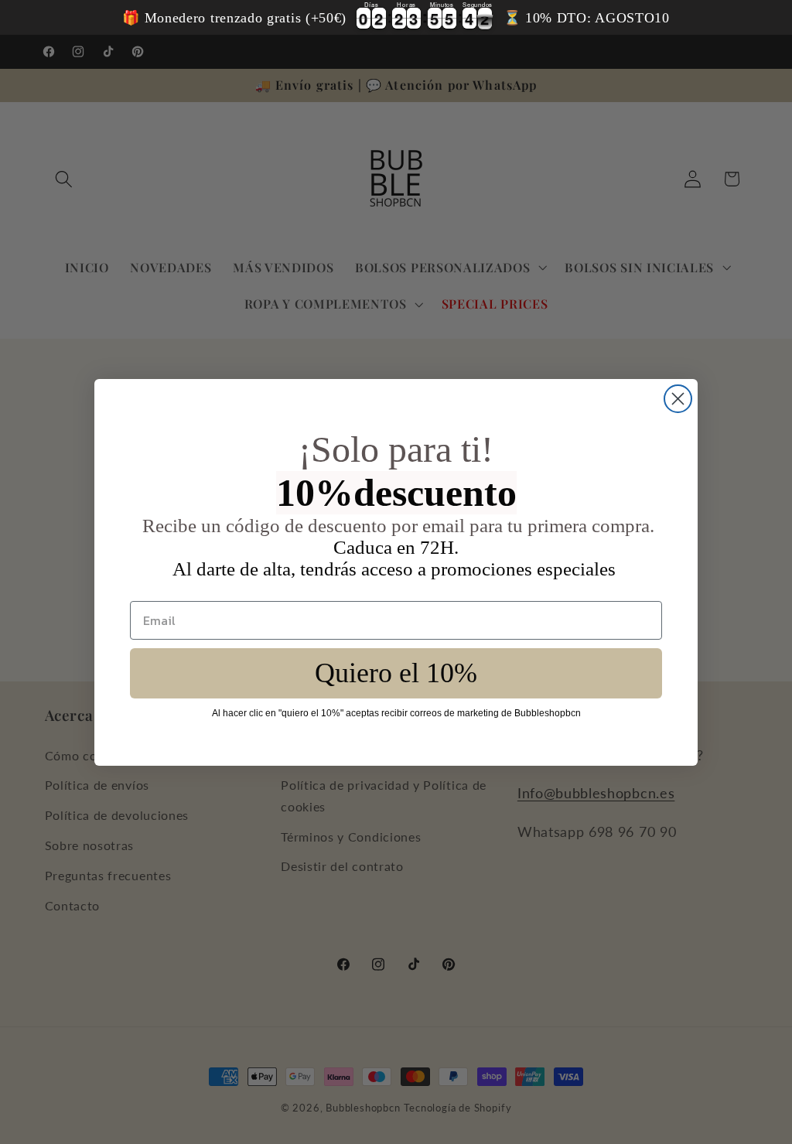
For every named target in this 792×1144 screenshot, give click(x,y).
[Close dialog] (677, 398)
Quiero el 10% (396, 672)
